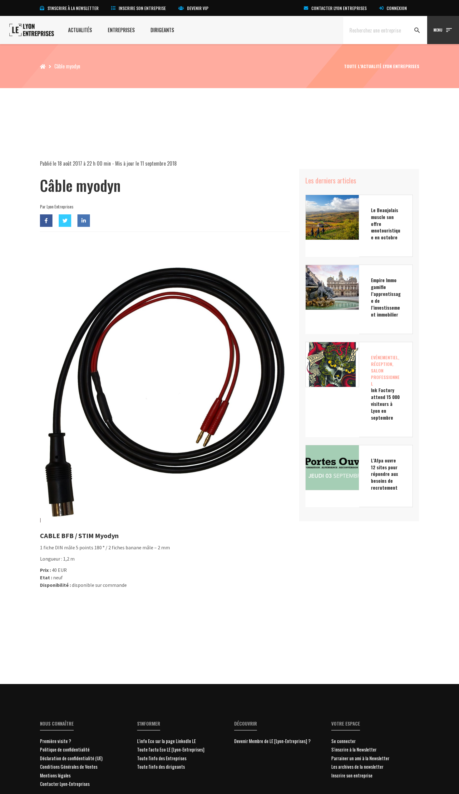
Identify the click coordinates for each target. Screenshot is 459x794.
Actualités (80, 30)
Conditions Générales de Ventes (68, 766)
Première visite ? (55, 740)
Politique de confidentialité (65, 749)
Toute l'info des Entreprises (161, 758)
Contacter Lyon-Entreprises (65, 783)
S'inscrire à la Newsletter (354, 749)
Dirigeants (162, 30)
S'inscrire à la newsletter (73, 8)
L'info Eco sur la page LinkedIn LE (166, 740)
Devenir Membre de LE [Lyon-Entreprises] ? (272, 740)
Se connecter (343, 740)
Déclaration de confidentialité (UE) (71, 758)
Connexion (397, 8)
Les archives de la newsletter (357, 766)
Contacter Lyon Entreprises (339, 8)
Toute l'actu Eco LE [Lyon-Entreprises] (171, 749)
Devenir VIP (198, 8)
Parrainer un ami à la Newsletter (360, 758)
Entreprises (121, 30)
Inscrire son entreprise (142, 8)
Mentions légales (55, 775)
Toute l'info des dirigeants (161, 766)
